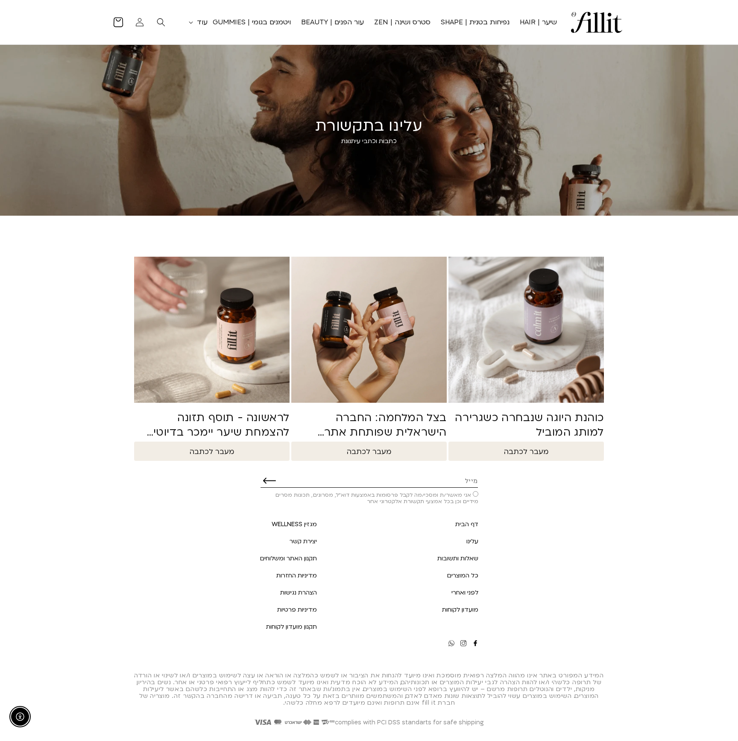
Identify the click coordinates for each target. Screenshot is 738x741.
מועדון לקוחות (460, 609)
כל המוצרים (462, 575)
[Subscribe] (269, 480)
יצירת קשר (303, 541)
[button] (196, 22)
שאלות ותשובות (457, 558)
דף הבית (466, 524)
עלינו (472, 541)
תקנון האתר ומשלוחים (288, 558)
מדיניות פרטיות (297, 609)
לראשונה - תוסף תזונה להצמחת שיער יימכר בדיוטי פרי (221, 424)
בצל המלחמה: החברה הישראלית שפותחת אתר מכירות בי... (385, 424)
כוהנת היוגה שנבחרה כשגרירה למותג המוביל (529, 424)
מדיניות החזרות (296, 575)
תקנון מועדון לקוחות (291, 626)
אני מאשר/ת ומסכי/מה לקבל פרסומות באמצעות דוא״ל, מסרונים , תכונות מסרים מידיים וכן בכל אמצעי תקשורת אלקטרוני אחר (376, 497)
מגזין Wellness (294, 524)
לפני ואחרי (464, 592)
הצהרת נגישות (298, 592)
